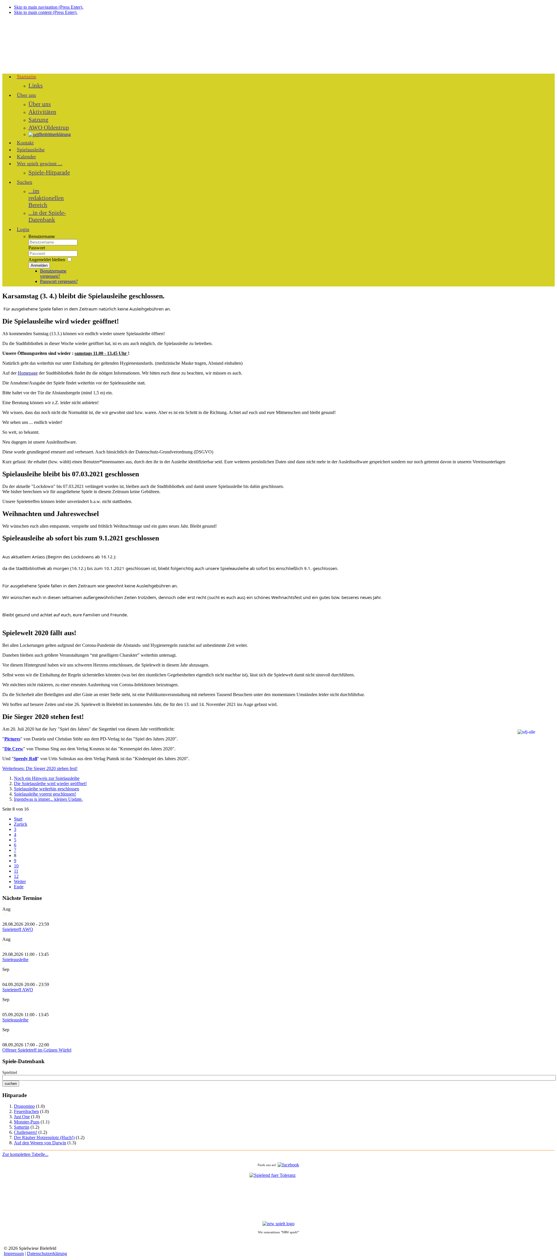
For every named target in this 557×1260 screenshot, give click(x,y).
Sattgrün (21, 1127)
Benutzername (41, 236)
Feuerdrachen (26, 1111)
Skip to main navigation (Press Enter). (48, 7)
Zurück (20, 824)
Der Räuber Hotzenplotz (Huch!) (44, 1137)
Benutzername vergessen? (53, 273)
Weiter (20, 881)
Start (18, 818)
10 (16, 865)
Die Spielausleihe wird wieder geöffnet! (50, 783)
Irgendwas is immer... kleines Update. (48, 799)
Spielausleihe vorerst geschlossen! (45, 793)
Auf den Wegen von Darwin (40, 1142)
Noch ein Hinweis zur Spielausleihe (46, 778)
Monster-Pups (26, 1121)
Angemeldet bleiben (46, 259)
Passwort (36, 247)
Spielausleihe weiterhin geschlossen (46, 788)
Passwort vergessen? (59, 281)
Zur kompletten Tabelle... (25, 1154)
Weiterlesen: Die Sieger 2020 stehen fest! (39, 768)
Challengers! (25, 1132)
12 (16, 876)
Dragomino (24, 1106)
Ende (18, 886)
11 (16, 871)
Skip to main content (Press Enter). (45, 12)
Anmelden (39, 265)
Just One (22, 1116)
